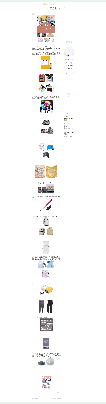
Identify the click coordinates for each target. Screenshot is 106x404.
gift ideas (69, 95)
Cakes (69, 88)
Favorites (69, 94)
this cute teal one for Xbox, (36, 141)
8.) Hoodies (33, 216)
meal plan (69, 99)
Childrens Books (69, 89)
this (54, 196)
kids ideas (69, 98)
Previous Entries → (57, 398)
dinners (69, 90)
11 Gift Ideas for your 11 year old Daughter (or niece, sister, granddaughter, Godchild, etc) (70, 126)
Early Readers (69, 91)
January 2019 (65, 113)
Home (53, 0)
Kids (69, 97)
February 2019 (65, 112)
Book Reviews (69, 87)
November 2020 (65, 105)
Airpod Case (37, 256)
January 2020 (65, 107)
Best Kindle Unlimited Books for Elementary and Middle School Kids (70, 119)
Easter (69, 92)
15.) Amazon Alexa (34, 353)
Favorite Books (69, 93)
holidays (69, 96)
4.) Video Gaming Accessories (36, 140)
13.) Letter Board (34, 317)
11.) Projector (33, 283)
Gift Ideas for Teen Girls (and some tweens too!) (47, 13)
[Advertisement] (69, 25)
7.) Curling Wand (34, 196)
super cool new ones (34, 354)
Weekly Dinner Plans (67, 80)
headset (50, 141)
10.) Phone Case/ (34, 256)
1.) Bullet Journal (34, 52)
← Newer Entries (35, 398)
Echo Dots (42, 353)
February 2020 (65, 106)
